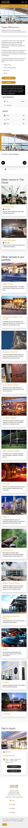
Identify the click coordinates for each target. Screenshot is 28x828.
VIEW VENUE (8, 78)
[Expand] (23, 138)
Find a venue (5, 6)
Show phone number (10, 755)
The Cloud (19, 40)
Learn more (20, 820)
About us (14, 771)
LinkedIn (13, 808)
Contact (14, 767)
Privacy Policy (8, 797)
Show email (8, 752)
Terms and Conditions (18, 797)
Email (13, 800)
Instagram (13, 812)
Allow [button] (5, 824)
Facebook (13, 804)
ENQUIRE (8, 82)
